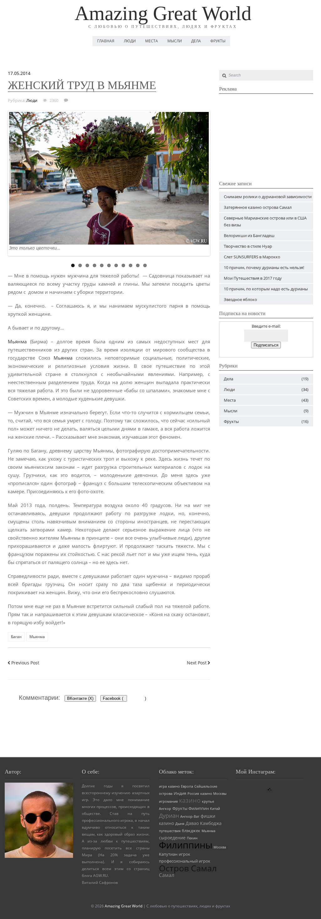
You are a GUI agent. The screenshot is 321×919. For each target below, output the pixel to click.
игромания (168, 801)
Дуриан (169, 815)
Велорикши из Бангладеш (249, 235)
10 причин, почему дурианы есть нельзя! (264, 267)
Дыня (179, 823)
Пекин (192, 838)
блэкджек (191, 830)
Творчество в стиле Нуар (248, 246)
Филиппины (185, 845)
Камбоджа (211, 823)
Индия (180, 793)
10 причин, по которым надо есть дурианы (266, 289)
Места (151, 41)
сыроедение (172, 838)
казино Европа (180, 786)
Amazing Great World (163, 13)
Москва (219, 847)
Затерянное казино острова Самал (258, 207)
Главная (105, 41)
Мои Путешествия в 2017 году (253, 278)
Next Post (197, 663)
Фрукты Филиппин (190, 808)
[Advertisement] (266, 136)
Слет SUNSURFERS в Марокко (252, 257)
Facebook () (115, 698)
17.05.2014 (19, 73)
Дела (196, 41)
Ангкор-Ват (189, 816)
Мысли (174, 41)
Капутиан (168, 854)
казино (190, 800)
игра (163, 786)
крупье (208, 801)
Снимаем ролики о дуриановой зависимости (268, 196)
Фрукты (217, 41)
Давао (192, 823)
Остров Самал (188, 868)
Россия (193, 793)
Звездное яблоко (240, 299)
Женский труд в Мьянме (82, 85)
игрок (184, 854)
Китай (215, 808)
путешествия (170, 831)
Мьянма (17, 341)
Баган (16, 636)
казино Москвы (213, 793)
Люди (130, 41)
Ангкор (165, 808)
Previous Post (24, 663)
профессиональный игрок (184, 861)
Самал (166, 875)
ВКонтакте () (80, 698)
